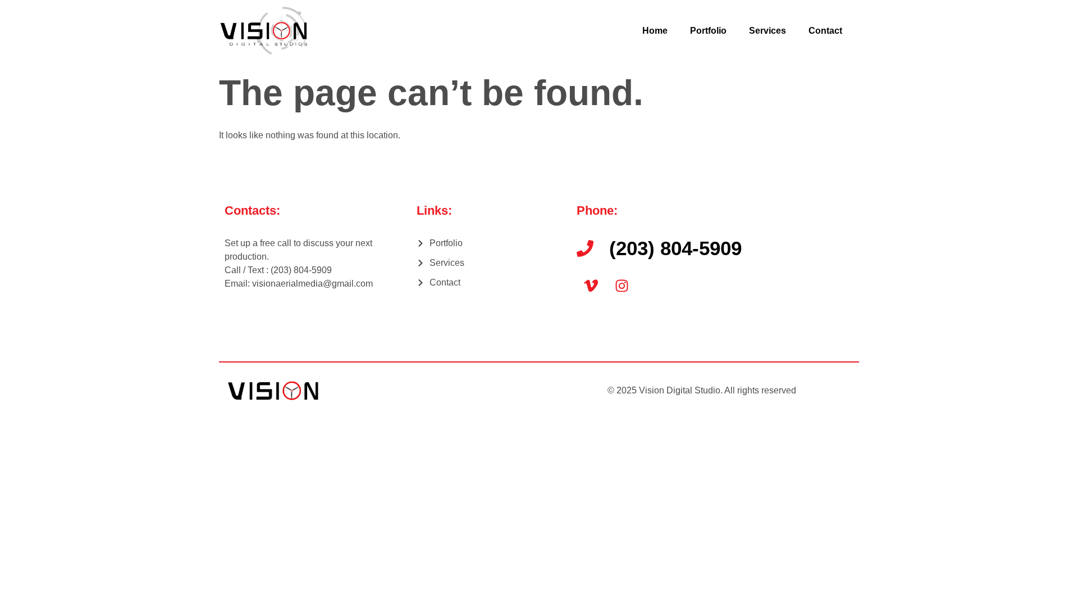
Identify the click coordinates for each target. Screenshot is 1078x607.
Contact (825, 30)
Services (767, 30)
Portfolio (708, 30)
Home (655, 30)
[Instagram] (621, 285)
